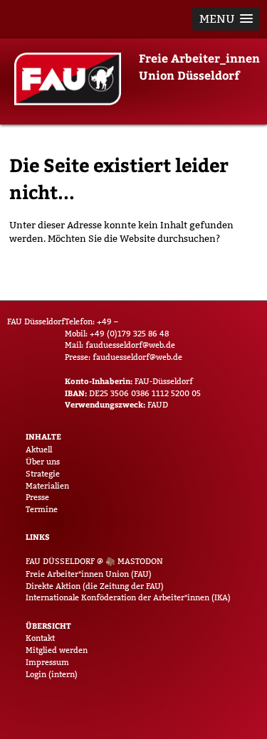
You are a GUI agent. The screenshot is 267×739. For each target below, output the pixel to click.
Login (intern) (52, 674)
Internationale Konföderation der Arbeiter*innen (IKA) (128, 597)
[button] (226, 19)
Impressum (47, 662)
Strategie (43, 474)
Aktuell (39, 449)
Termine (42, 509)
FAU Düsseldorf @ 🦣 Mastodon (94, 561)
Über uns (43, 462)
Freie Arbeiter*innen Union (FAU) (89, 574)
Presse (37, 497)
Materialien (47, 486)
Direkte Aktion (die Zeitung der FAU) (95, 586)
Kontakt (40, 638)
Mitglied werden (57, 650)
